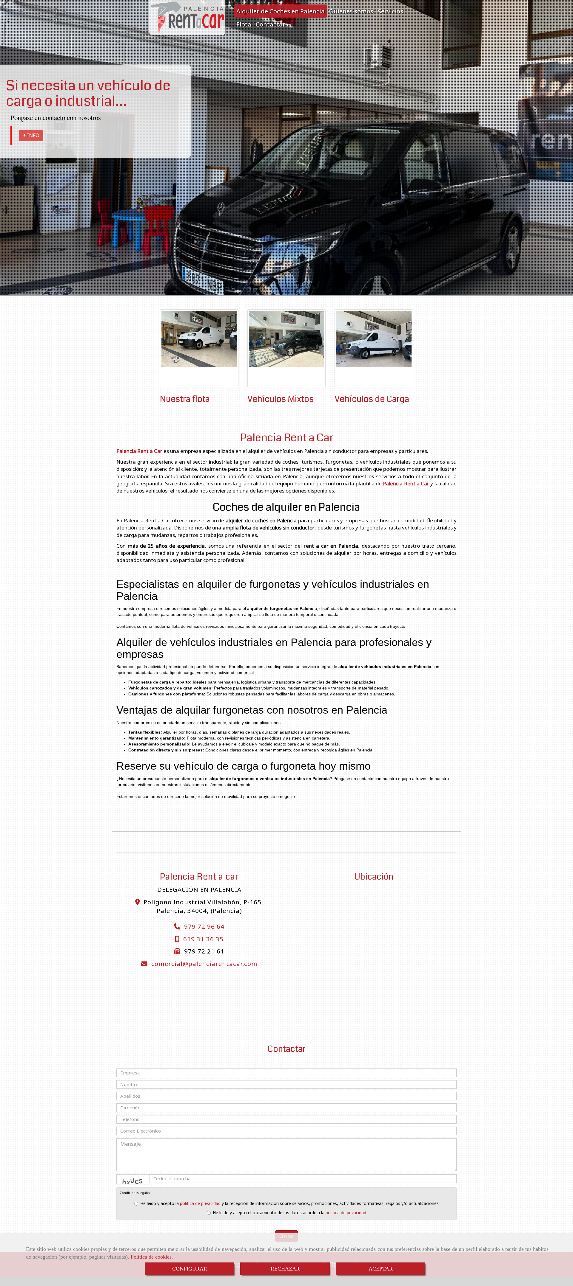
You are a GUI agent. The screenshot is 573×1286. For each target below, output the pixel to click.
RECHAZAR (285, 1269)
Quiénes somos (351, 11)
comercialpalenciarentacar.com (204, 963)
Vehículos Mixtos (280, 399)
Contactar (271, 24)
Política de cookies (151, 1257)
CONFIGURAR (189, 1269)
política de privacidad (200, 1203)
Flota (243, 24)
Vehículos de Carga (372, 399)
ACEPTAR (381, 1269)
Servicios (390, 11)
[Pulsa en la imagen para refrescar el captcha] (133, 1179)
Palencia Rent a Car (286, 437)
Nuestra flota (185, 399)
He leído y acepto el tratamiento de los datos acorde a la (289, 1212)
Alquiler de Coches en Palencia (280, 11)
